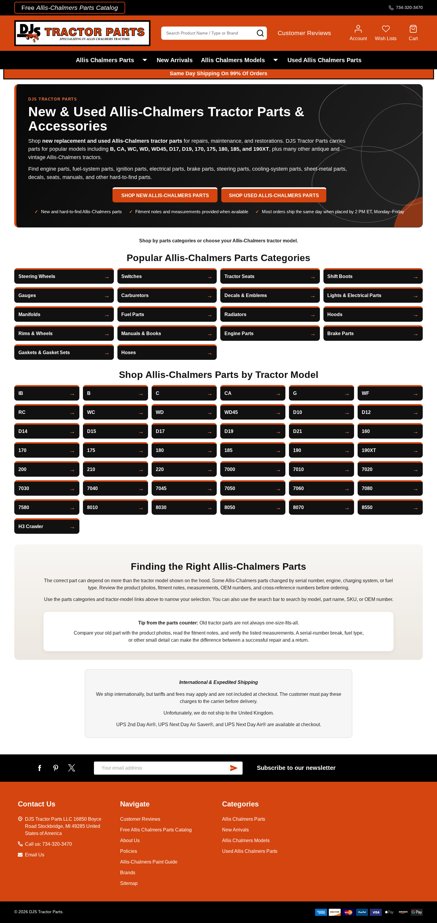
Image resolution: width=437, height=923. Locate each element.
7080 (367, 488)
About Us (130, 840)
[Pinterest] (56, 767)
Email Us (34, 854)
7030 (23, 488)
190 (297, 450)
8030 (161, 507)
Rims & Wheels (35, 333)
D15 (91, 431)
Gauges (27, 295)
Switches (131, 276)
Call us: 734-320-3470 (48, 844)
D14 (22, 431)
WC (91, 412)
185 (228, 450)
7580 (23, 507)
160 (366, 431)
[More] (145, 60)
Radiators (235, 314)
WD (160, 412)
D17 (160, 431)
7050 (229, 488)
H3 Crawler (30, 526)
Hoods (334, 314)
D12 (366, 412)
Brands (127, 872)
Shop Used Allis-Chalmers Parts (274, 195)
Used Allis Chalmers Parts (324, 60)
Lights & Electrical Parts (354, 295)
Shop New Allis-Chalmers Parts (165, 195)
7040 (92, 488)
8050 (229, 507)
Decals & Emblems (245, 295)
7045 (161, 488)
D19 (228, 431)
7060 (298, 488)
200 (22, 469)
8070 (298, 507)
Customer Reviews (140, 819)
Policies (128, 851)
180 (160, 450)
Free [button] (69, 7)
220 (160, 469)
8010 (92, 507)
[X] (72, 767)
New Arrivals (175, 60)
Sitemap (129, 883)
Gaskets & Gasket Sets (44, 352)
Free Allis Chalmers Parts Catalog (156, 829)
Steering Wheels (36, 276)
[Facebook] (40, 767)
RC (22, 412)
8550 (367, 507)
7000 (229, 469)
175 (91, 450)
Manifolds (29, 314)
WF (365, 393)
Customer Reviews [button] (304, 32)
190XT (369, 450)
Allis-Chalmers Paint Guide (148, 861)
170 (22, 450)
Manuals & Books (141, 333)
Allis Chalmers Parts (105, 60)
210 (91, 469)
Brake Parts (340, 333)
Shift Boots (340, 276)
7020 (367, 469)
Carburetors (135, 295)
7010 (298, 469)
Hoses (128, 352)
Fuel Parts (132, 314)
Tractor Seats (239, 276)
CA (228, 393)
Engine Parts (239, 333)
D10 (297, 412)
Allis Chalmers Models (233, 60)
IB (20, 393)
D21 (297, 431)
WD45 (231, 412)
